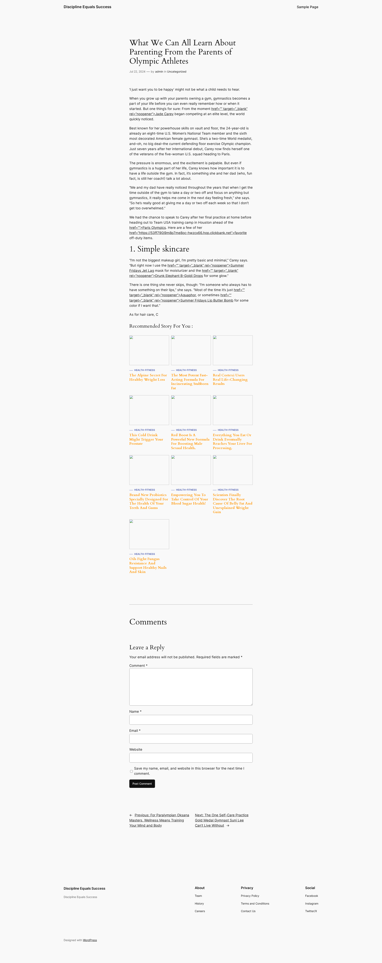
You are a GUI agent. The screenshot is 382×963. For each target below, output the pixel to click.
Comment (138, 666)
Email (135, 731)
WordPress (90, 940)
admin (159, 71)
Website (135, 749)
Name (135, 712)
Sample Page (307, 7)
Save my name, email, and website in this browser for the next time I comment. (189, 771)
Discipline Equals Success (87, 6)
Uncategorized (176, 71)
